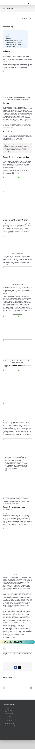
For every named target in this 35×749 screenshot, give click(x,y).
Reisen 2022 (21, 653)
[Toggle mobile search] (28, 3)
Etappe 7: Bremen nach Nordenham (14, 44)
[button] (4, 688)
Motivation (7, 35)
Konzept (7, 36)
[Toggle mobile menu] (31, 3)
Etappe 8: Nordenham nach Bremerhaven (15, 46)
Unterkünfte (8, 38)
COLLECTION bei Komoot (17, 642)
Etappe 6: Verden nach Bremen (13, 42)
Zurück (25, 18)
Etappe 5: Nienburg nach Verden (13, 40)
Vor (30, 18)
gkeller (6, 653)
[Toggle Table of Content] (24, 32)
